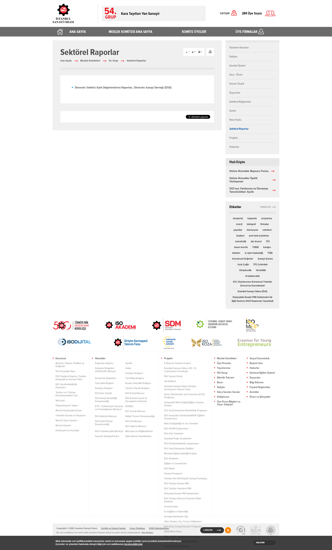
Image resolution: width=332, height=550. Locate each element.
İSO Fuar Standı (103, 393)
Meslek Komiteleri (90, 60)
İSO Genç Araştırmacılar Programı (183, 526)
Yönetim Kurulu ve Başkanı (70, 415)
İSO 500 (74, 325)
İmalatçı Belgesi (103, 388)
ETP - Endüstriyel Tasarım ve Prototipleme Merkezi (109, 408)
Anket (232, 110)
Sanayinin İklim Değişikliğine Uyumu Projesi (184, 404)
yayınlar (237, 230)
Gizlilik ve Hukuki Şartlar (113, 528)
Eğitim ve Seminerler (175, 463)
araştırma (266, 218)
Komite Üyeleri (237, 65)
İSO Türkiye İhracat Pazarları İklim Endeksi (182, 500)
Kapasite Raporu (104, 363)
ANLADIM (260, 542)
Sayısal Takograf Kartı (107, 436)
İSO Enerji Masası (134, 393)
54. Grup (113, 60)
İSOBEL (129, 406)
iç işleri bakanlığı (254, 253)
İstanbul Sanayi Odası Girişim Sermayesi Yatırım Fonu (180, 388)
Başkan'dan (256, 363)
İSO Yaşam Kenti (173, 376)
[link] (159, 325)
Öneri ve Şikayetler (260, 397)
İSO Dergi (222, 373)
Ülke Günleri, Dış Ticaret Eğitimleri (183, 521)
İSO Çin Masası (133, 421)
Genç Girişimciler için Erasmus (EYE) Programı (184, 396)
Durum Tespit (236, 83)
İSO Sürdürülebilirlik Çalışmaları (181, 443)
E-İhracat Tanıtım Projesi (177, 363)
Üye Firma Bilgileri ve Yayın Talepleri (228, 403)
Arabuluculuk (252, 276)
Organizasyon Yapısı (67, 405)
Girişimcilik (245, 270)
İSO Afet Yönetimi (173, 433)
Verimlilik (261, 270)
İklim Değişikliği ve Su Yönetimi (181, 423)
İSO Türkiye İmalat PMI (176, 483)
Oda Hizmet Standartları (138, 436)
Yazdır (210, 52)
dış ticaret (256, 241)
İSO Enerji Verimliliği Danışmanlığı (106, 400)
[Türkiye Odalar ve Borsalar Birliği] (271, 530)
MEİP (245, 325)
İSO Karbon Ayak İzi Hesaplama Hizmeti (136, 400)
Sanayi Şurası (265, 258)
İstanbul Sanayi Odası (73, 13)
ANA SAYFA (77, 31)
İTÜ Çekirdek (260, 264)
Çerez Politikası (137, 528)
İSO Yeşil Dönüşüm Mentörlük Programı (185, 410)
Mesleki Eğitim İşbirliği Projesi (180, 453)
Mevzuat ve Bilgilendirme (139, 431)
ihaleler (236, 253)
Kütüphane (223, 397)
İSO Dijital (169, 468)
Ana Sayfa (66, 60)
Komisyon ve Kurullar (67, 430)
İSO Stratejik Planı (65, 371)
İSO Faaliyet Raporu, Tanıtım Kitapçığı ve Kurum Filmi (71, 378)
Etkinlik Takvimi (225, 377)
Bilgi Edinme (256, 382)
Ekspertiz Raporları (105, 378)
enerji (239, 224)
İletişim (233, 56)
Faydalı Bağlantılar (260, 387)
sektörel (266, 230)
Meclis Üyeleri (63, 425)
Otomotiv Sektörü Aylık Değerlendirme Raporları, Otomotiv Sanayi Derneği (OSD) (123, 87)
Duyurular (234, 92)
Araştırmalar (171, 506)
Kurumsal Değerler (242, 258)
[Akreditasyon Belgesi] (255, 530)
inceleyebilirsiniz (133, 544)
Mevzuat (60, 400)
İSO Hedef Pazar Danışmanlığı (104, 423)
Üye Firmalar (224, 363)
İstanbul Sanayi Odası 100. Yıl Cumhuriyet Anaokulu (180, 370)
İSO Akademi (116, 325)
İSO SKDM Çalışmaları (176, 428)
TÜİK (270, 253)
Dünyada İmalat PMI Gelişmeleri (181, 493)
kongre (267, 247)
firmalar (264, 224)
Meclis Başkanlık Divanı (69, 410)
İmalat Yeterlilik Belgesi (138, 383)
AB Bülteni (170, 381)
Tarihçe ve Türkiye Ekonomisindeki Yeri (67, 394)
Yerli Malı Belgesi (134, 378)
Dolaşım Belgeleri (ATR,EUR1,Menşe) (105, 370)
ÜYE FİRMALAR (246, 31)
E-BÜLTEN (207, 530)
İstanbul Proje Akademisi (177, 438)
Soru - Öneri (235, 74)
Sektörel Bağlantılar (240, 101)
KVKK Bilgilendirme (159, 528)
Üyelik (128, 363)
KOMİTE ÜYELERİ (194, 31)
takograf (251, 224)
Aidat (128, 368)
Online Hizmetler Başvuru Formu (249, 171)
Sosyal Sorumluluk (260, 358)
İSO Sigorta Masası (135, 426)
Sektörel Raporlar (136, 60)
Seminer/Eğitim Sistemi (262, 373)
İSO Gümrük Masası (106, 416)
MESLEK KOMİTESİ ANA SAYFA (130, 31)
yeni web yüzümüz (259, 235)
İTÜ (268, 241)
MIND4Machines (173, 531)
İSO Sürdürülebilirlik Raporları (66, 386)
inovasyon (252, 230)
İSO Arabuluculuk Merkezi (109, 431)
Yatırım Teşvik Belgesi (137, 388)
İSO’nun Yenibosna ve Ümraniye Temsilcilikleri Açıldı (248, 190)
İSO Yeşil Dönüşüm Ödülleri (179, 448)
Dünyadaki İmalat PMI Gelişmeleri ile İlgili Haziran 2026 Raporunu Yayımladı (252, 299)
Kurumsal (61, 358)
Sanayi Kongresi (173, 473)
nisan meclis (241, 247)
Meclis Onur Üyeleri (66, 420)
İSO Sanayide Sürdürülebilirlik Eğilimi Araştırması (184, 417)
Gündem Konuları (239, 47)
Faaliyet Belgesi (134, 373)
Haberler (234, 146)
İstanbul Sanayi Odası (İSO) (252, 291)
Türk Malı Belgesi (104, 383)
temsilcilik (240, 241)
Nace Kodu (235, 119)
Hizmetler (100, 358)
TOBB (255, 247)
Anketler (254, 392)
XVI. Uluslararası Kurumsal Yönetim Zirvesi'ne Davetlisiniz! (252, 283)
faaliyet (240, 235)
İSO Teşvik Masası (135, 411)
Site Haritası (147, 532)
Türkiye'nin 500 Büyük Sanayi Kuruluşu (185, 478)
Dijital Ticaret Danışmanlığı (139, 416)
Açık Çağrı (243, 264)
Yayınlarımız (223, 368)
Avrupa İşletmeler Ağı (176, 516)
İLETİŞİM (224, 13)
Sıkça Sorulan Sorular (228, 392)
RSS (228, 530)
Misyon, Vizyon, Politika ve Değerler (70, 365)
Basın (220, 382)
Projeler (233, 137)
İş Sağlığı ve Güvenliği (176, 511)
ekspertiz (238, 218)
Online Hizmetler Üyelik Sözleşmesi (243, 180)
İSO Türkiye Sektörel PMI (177, 488)
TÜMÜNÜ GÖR (265, 207)
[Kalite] (241, 530)
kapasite (252, 218)
